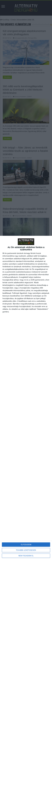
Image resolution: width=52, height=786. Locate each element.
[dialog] (26, 511)
